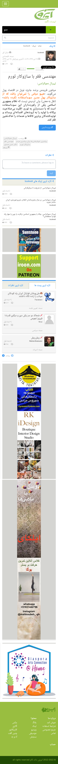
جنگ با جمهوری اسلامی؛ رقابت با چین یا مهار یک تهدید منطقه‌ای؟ (30, 215)
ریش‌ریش (35, 338)
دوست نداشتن (42, 69)
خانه (40, 46)
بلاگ (34, 723)
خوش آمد (51, 723)
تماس (53, 733)
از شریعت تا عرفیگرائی (40, 188)
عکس (14, 723)
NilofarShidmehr (35, 341)
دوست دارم (19, 69)
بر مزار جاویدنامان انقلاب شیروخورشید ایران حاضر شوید (31, 201)
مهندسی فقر (8, 141)
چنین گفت (12, 733)
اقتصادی (5, 56)
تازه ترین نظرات (15, 286)
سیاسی (35, 330)
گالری (14, 726)
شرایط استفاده (49, 726)
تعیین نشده (33, 308)
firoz (40, 322)
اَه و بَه (14, 737)
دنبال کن (5, 52)
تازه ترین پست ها (42, 286)
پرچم (5, 147)
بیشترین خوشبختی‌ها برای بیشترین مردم (31, 141)
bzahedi (41, 52)
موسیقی (32, 733)
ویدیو (33, 730)
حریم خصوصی (49, 730)
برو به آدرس (46, 127)
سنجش (33, 737)
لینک (34, 46)
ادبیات (35, 349)
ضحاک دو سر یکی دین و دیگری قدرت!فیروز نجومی (23, 317)
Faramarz (38, 299)
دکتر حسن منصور (10, 144)
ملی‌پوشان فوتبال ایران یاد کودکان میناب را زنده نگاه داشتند (25, 295)
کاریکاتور (13, 730)
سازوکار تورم (25, 144)
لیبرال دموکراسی (47, 83)
